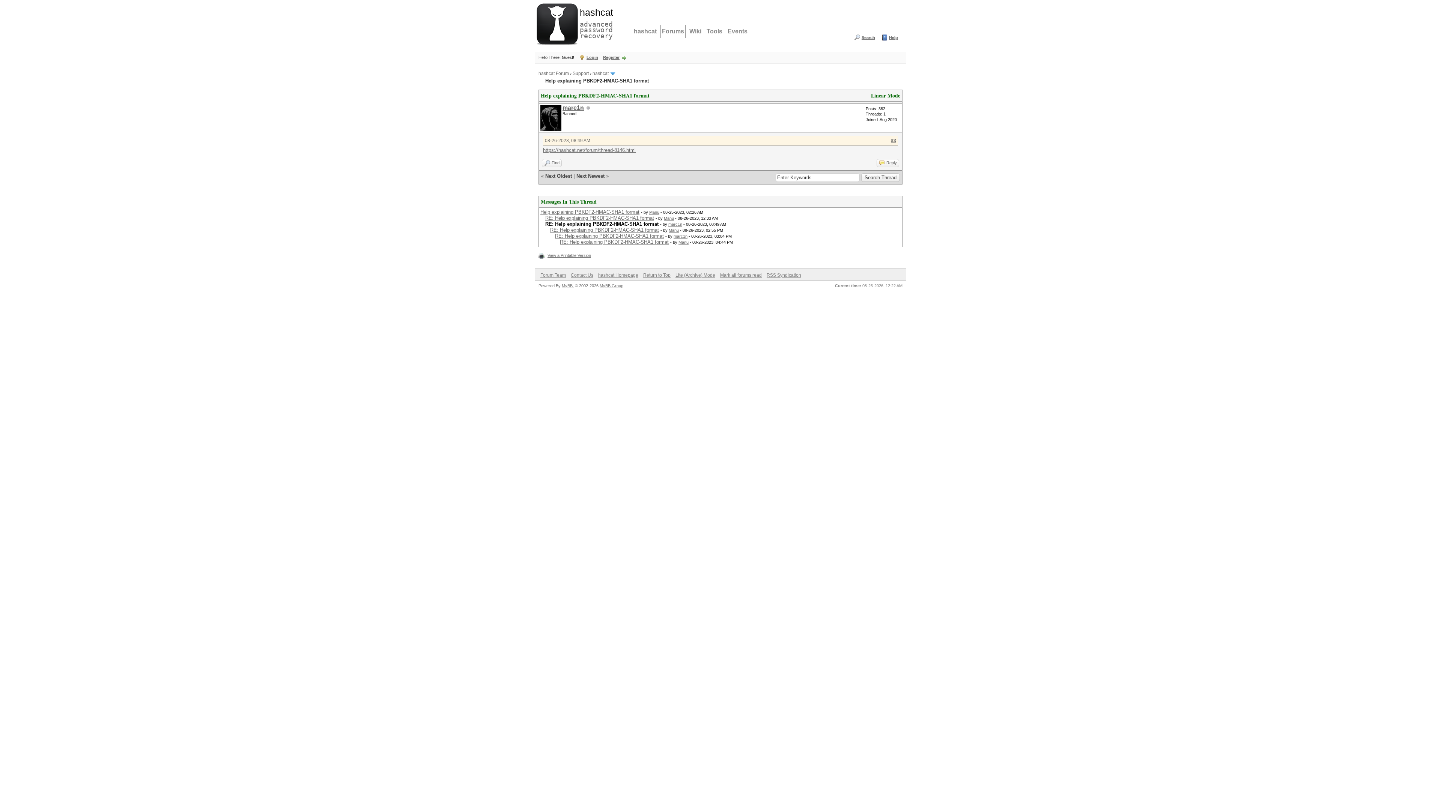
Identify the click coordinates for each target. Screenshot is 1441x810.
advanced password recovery (595, 23)
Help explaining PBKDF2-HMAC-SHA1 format (589, 212)
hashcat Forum (553, 73)
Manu (654, 212)
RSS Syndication (784, 275)
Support (581, 73)
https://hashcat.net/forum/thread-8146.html (589, 150)
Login (592, 57)
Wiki (695, 31)
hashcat (645, 31)
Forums (673, 31)
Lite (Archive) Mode (695, 275)
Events (738, 31)
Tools (714, 31)
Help (893, 37)
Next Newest (590, 176)
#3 (893, 140)
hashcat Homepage (618, 275)
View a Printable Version (569, 255)
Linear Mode (885, 95)
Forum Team (553, 275)
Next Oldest (558, 176)
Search (868, 37)
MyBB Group (611, 286)
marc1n (675, 224)
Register (611, 57)
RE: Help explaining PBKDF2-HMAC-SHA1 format (599, 218)
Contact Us (582, 275)
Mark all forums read (741, 275)
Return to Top (657, 275)
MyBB (567, 286)
